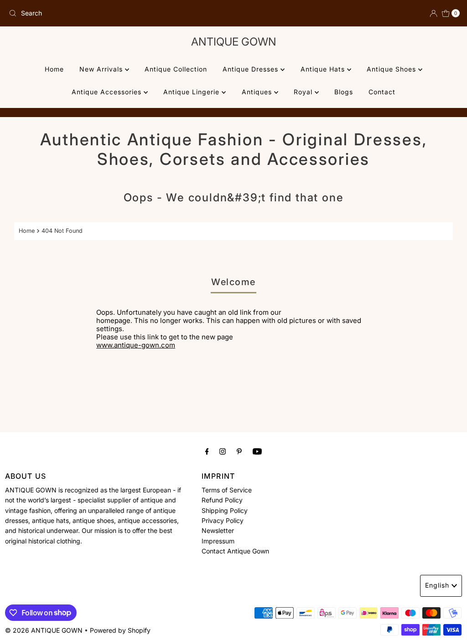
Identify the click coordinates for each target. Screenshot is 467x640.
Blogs (343, 92)
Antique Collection (176, 69)
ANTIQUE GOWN (233, 41)
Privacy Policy (223, 520)
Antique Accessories (108, 92)
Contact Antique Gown (235, 551)
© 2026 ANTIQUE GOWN (44, 630)
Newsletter (218, 530)
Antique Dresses (251, 69)
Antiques (258, 92)
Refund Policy (222, 500)
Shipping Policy (225, 510)
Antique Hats (324, 69)
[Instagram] (222, 451)
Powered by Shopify (120, 630)
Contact (381, 92)
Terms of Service (227, 490)
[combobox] (117, 13)
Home (54, 69)
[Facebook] (207, 451)
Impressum (218, 541)
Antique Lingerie (192, 92)
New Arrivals (102, 69)
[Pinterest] (239, 451)
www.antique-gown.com (135, 345)
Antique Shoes (392, 69)
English (437, 585)
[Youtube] (257, 451)
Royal (304, 92)
